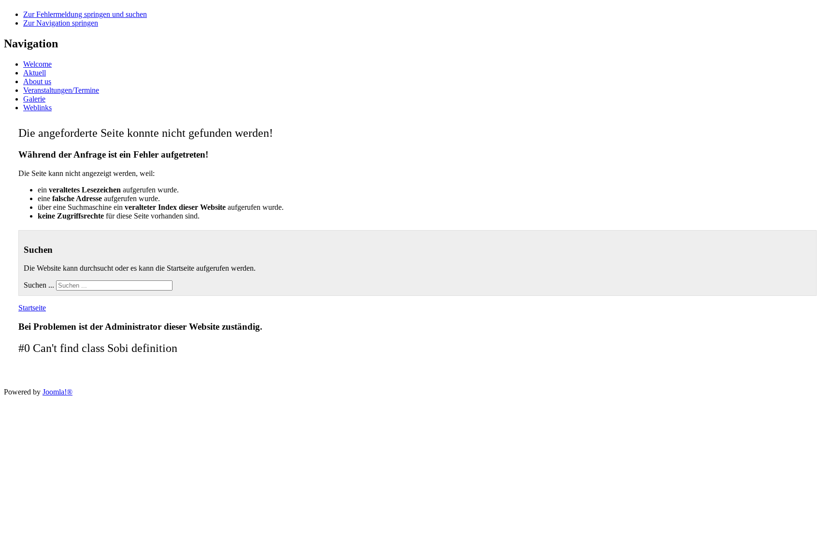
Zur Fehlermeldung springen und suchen (85, 14)
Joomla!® (57, 392)
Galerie (34, 99)
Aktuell (34, 73)
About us (37, 81)
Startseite (32, 308)
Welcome (37, 64)
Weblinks (37, 107)
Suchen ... (39, 285)
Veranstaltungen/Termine (61, 90)
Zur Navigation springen (60, 23)
